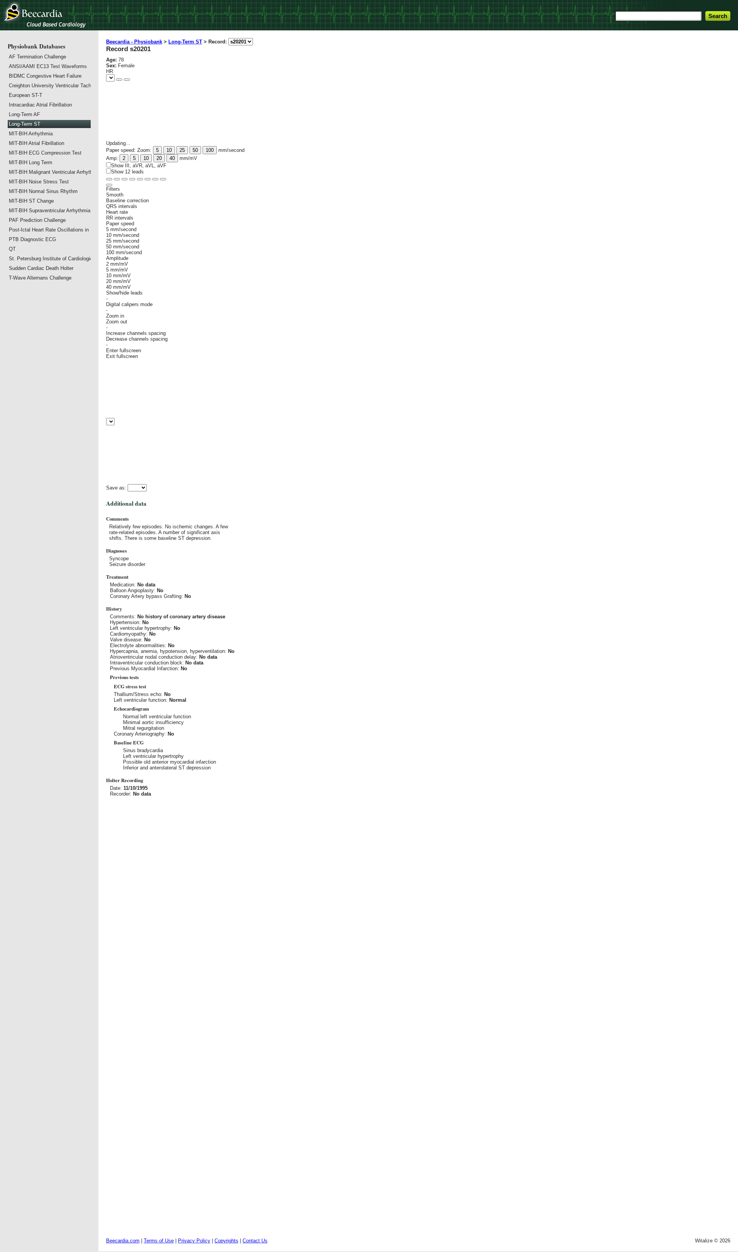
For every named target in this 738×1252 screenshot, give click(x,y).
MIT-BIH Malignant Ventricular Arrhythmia (49, 172)
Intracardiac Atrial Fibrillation (40, 105)
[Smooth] (155, 179)
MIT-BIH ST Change (31, 201)
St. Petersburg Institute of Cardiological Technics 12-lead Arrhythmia (49, 258)
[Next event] (127, 79)
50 (195, 150)
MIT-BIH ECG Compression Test (45, 153)
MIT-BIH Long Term (30, 162)
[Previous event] (119, 79)
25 (182, 150)
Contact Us (255, 1241)
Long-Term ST (185, 42)
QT (12, 249)
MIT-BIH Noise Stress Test (39, 182)
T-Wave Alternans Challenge (40, 278)
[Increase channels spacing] (124, 179)
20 (159, 158)
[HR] (140, 179)
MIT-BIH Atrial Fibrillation (36, 143)
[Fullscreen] (163, 179)
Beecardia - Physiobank (134, 42)
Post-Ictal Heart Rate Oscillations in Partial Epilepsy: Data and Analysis (49, 230)
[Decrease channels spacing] (117, 179)
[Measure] (132, 179)
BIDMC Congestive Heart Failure (45, 76)
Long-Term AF (24, 114)
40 (172, 158)
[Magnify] (109, 179)
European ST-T (25, 95)
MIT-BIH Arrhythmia (31, 134)
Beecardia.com (123, 1241)
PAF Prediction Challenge (37, 220)
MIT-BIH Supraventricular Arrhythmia (49, 210)
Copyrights (226, 1241)
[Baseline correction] (148, 179)
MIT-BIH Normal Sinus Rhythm (43, 191)
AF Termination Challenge (37, 57)
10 (169, 150)
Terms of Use (159, 1241)
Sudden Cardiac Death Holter (41, 268)
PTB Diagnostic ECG (32, 239)
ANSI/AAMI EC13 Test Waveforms (48, 66)
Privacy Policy (194, 1241)
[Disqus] (418, 905)
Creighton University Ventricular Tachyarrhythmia (49, 85)
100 (210, 150)
